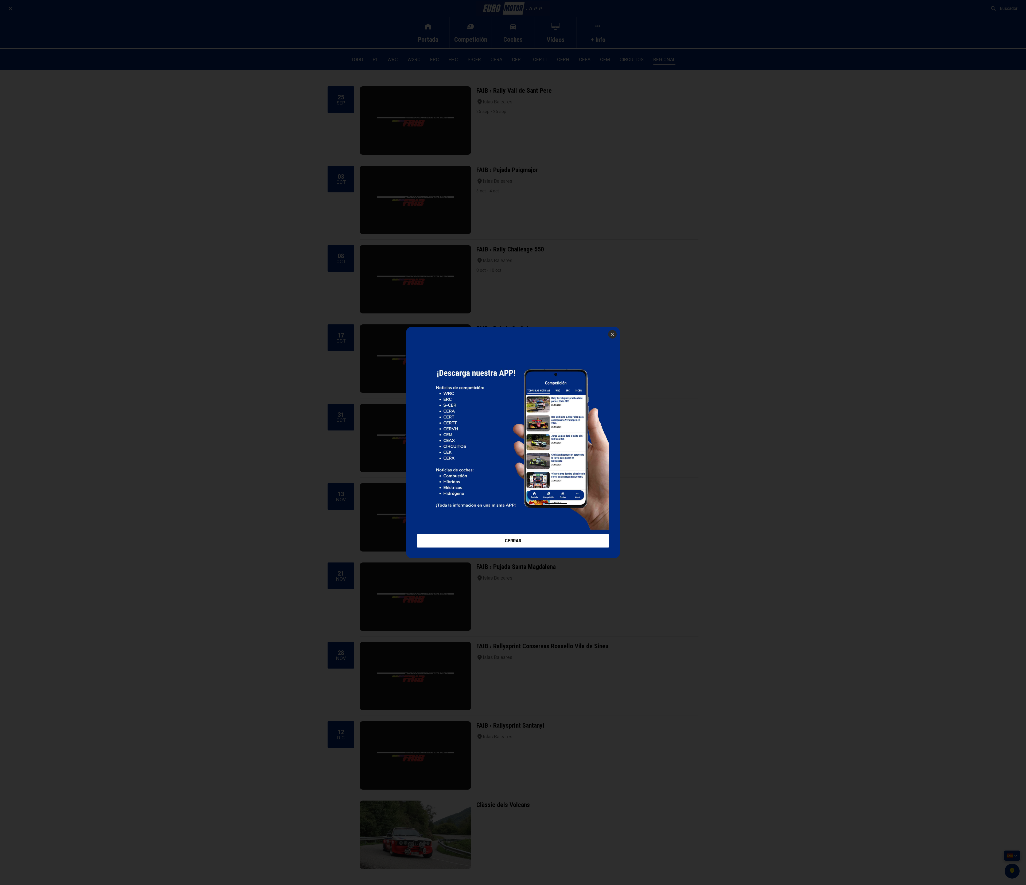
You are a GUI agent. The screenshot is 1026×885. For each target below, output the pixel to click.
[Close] (612, 334)
